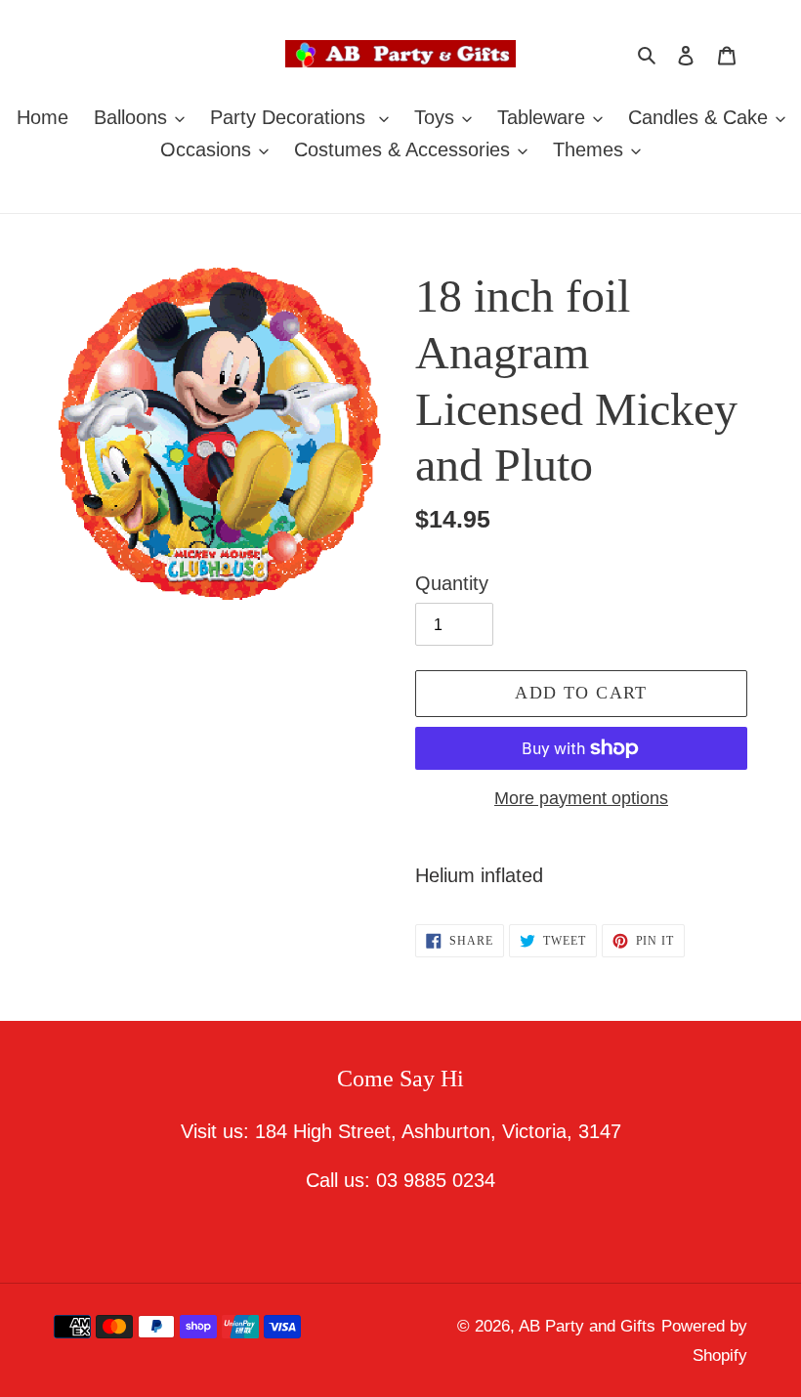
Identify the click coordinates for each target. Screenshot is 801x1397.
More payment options (581, 798)
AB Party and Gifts (587, 1326)
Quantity (451, 583)
